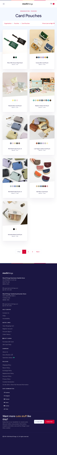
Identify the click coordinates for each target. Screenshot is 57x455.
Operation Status (8, 357)
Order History (6, 334)
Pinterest (8, 399)
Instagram (8, 395)
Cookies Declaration (8, 382)
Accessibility (6, 318)
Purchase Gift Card (8, 342)
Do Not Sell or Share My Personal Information (15, 384)
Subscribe (50, 422)
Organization (25, 11)
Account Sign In (7, 331)
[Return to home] (27, 3)
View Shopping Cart (8, 326)
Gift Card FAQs (7, 344)
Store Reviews (7, 355)
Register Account (7, 329)
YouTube (7, 405)
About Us (5, 352)
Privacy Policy (6, 379)
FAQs (4, 316)
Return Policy (6, 368)
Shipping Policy (7, 365)
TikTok (7, 409)
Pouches (34, 11)
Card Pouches (28, 15)
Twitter (7, 402)
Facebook (8, 392)
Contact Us (6, 313)
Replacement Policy (8, 373)
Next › (38, 252)
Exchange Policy (7, 370)
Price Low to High (47, 23)
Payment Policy (7, 376)
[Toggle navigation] (4, 3)
